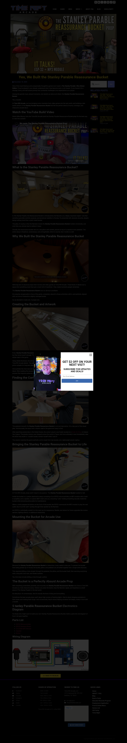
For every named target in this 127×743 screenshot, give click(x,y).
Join (77, 381)
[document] (63, 371)
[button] (90, 355)
